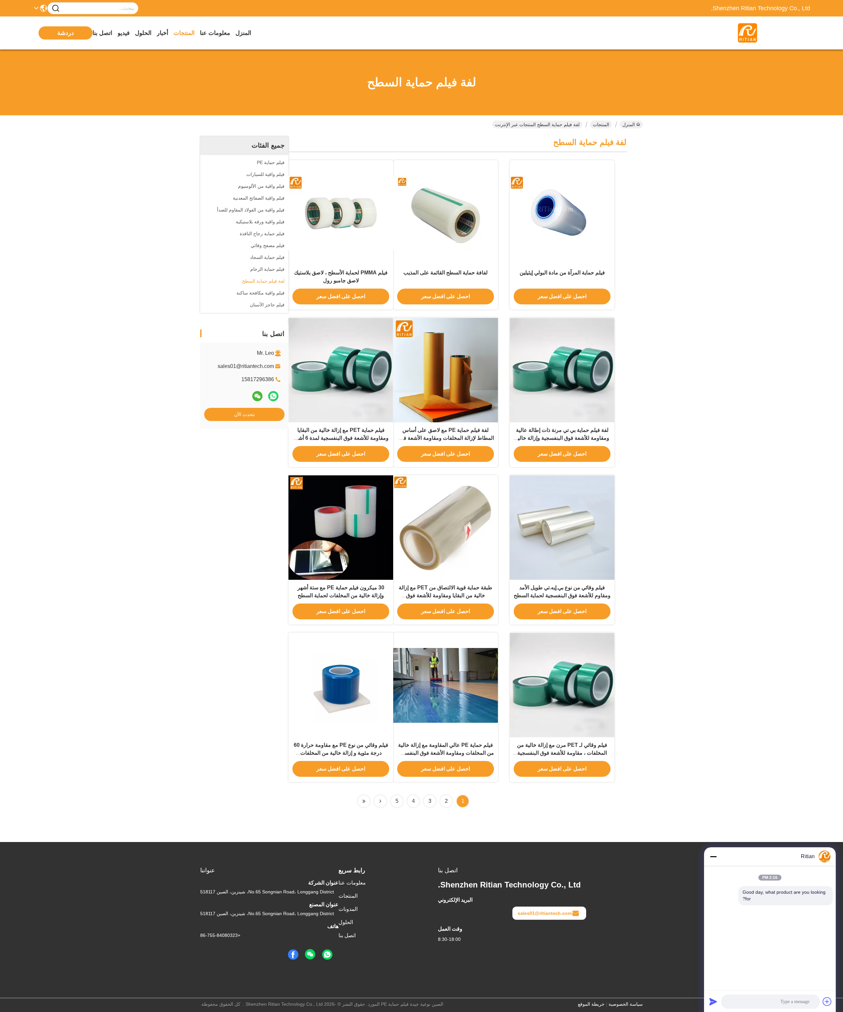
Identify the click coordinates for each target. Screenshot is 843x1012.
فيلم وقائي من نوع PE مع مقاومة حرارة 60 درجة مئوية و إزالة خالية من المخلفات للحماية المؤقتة (341, 753)
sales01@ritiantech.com (246, 366)
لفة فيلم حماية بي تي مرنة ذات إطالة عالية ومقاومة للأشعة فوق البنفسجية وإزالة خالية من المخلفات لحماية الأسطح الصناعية (562, 438)
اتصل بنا (102, 33)
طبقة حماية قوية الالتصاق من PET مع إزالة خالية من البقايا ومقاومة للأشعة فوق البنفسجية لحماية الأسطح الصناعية (445, 595)
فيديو (124, 33)
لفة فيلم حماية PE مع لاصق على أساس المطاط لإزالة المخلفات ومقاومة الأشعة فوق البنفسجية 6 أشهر (445, 438)
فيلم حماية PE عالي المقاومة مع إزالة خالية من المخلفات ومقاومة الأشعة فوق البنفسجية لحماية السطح (445, 753)
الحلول (143, 33)
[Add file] (827, 1001)
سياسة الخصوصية (626, 1004)
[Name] (56, 8)
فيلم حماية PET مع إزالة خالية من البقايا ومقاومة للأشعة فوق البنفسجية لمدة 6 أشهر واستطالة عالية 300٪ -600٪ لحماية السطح (341, 438)
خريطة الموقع (591, 1004)
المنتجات (184, 33)
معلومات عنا (215, 33)
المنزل (243, 33)
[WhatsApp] (273, 396)
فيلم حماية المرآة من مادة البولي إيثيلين (562, 272)
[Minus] (713, 856)
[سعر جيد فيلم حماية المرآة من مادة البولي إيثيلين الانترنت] (562, 212)
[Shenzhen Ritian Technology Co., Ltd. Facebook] (293, 955)
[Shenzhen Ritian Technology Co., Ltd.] (774, 33)
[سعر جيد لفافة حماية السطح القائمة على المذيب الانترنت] (445, 212)
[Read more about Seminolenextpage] (380, 801)
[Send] (713, 1001)
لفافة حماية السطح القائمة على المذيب (445, 272)
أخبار (162, 33)
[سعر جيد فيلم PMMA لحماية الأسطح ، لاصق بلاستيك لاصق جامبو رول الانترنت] (340, 212)
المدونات (348, 909)
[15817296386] (327, 955)
